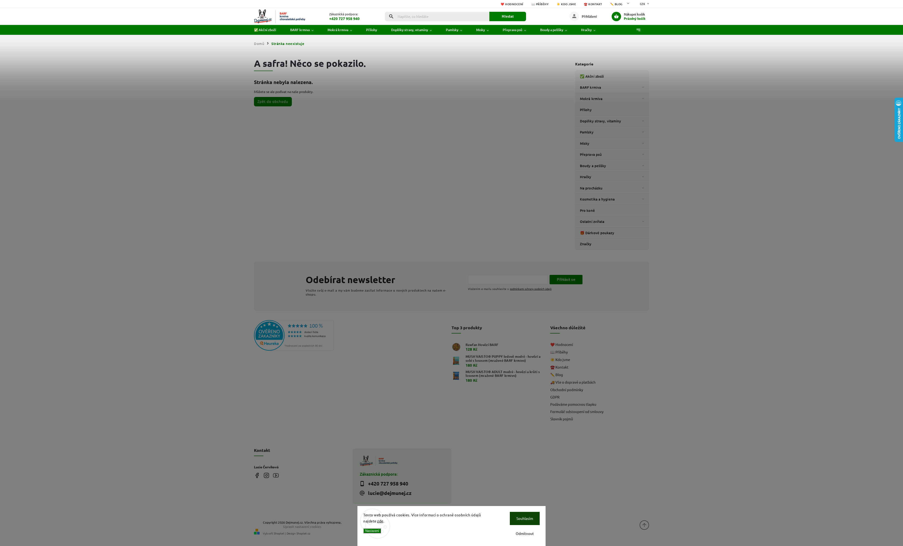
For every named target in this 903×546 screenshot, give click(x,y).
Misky (585, 143)
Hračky (585, 176)
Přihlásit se (566, 279)
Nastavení (372, 531)
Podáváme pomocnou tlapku (573, 404)
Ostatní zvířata (592, 221)
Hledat (508, 16)
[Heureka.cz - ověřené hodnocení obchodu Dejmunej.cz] (301, 335)
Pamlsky (587, 132)
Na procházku (591, 188)
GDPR (554, 397)
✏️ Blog (616, 4)
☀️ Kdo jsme (566, 4)
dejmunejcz (266, 475)
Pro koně (587, 210)
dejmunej (257, 475)
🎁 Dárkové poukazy (597, 232)
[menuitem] (268, 30)
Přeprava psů (591, 154)
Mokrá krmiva (591, 98)
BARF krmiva (590, 87)
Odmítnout (525, 533)
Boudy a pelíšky (593, 165)
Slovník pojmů (561, 419)
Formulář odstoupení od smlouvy (576, 411)
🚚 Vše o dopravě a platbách (573, 382)
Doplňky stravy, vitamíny (600, 121)
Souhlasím (524, 518)
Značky (586, 243)
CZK (643, 4)
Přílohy (586, 109)
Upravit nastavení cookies (302, 526)
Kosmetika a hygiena (597, 199)
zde (380, 521)
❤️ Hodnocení (512, 4)
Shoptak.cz (303, 533)
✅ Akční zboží (592, 76)
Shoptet (279, 533)
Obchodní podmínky (566, 389)
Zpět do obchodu (272, 101)
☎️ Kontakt (593, 4)
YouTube (276, 475)
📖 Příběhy (540, 4)
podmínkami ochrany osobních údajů (530, 289)
